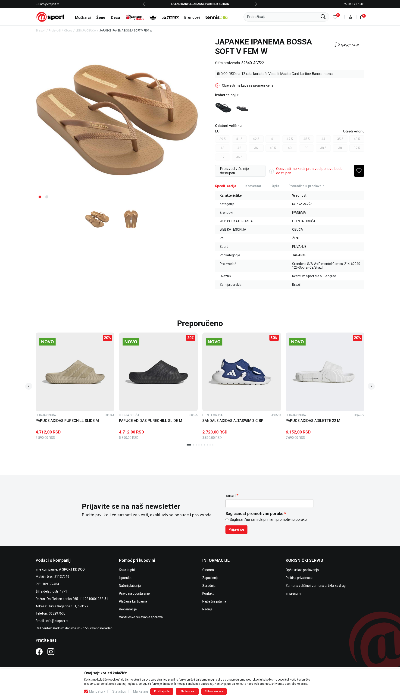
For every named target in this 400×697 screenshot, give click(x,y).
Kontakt (208, 593)
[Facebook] (39, 651)
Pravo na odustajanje (134, 593)
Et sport (40, 30)
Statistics (119, 691)
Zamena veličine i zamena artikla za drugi (316, 585)
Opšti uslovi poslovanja (302, 570)
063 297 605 (356, 4)
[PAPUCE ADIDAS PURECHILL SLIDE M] (75, 372)
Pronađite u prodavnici (306, 186)
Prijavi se (236, 529)
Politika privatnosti (299, 578)
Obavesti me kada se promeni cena (247, 85)
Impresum (293, 593)
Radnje (207, 609)
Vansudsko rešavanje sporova (141, 617)
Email (230, 495)
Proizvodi (55, 30)
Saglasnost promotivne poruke (254, 513)
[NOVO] (55, 342)
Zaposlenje (210, 578)
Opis (275, 186)
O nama (208, 570)
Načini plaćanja (130, 585)
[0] (335, 16)
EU (217, 131)
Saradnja (209, 585)
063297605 (57, 613)
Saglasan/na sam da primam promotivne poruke (268, 519)
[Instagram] (51, 651)
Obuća (68, 30)
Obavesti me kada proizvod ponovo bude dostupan (309, 170)
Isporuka (125, 578)
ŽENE (296, 238)
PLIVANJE (299, 246)
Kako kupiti (127, 570)
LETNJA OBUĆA (86, 30)
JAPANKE (299, 255)
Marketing (140, 691)
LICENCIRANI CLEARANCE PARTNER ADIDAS (200, 4)
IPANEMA (299, 212)
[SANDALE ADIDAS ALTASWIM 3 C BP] (241, 372)
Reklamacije (128, 609)
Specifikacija (225, 186)
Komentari (253, 186)
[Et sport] (51, 16)
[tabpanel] (117, 120)
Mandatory (97, 691)
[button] (350, 16)
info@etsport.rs (49, 4)
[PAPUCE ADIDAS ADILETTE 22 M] (325, 372)
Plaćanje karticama (133, 601)
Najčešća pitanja (214, 601)
